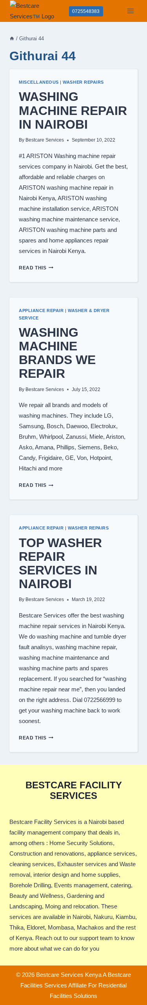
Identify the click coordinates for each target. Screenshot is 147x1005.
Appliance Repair (41, 310)
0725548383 (86, 11)
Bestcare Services (44, 140)
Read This (36, 268)
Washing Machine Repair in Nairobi (73, 110)
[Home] (12, 38)
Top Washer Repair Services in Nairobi (60, 563)
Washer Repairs (83, 82)
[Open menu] (130, 11)
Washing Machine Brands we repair (57, 353)
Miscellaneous (39, 82)
